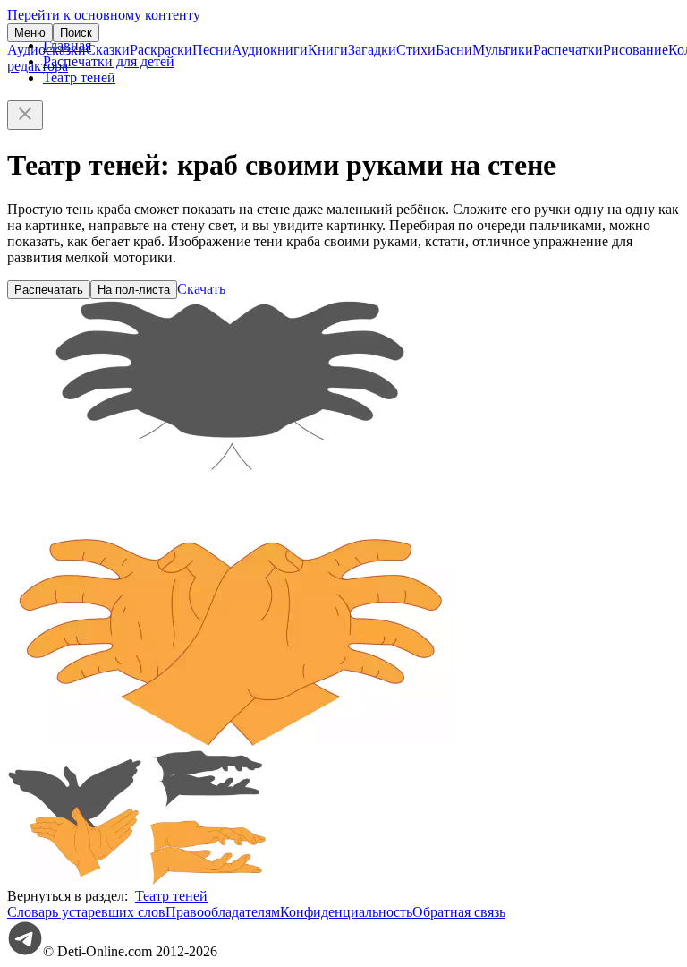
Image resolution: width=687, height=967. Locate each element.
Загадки (372, 49)
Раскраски (161, 49)
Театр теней (79, 77)
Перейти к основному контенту (103, 14)
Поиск (76, 32)
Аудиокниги (270, 49)
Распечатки (568, 49)
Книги (328, 49)
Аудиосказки (46, 49)
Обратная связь (458, 912)
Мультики (502, 49)
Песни (212, 49)
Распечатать (48, 289)
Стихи (416, 49)
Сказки (108, 49)
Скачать (201, 288)
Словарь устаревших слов (86, 912)
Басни (454, 49)
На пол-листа (134, 289)
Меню (30, 32)
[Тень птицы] (74, 879)
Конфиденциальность (346, 912)
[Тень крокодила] (208, 879)
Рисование (635, 49)
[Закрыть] (25, 115)
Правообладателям (222, 912)
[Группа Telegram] (25, 951)
